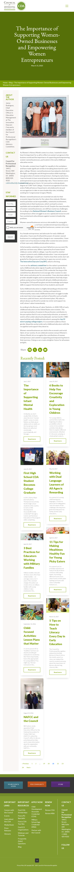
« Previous (25, 763)
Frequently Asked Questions (22, 841)
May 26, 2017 (53, 469)
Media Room (9, 825)
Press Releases (7, 829)
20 (49, 763)
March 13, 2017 (54, 616)
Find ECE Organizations (23, 828)
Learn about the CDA (8, 820)
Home (5, 82)
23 (62, 763)
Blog (11, 82)
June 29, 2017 (53, 381)
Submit (10, 237)
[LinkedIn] (39, 349)
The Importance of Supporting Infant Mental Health (31, 397)
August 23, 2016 (28, 713)
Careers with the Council (9, 811)
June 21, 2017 (28, 469)
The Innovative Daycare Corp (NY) (33, 261)
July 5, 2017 (27, 381)
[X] (34, 349)
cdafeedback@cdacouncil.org (17, 183)
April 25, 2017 (53, 538)
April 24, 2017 (28, 544)
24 (23, 767)
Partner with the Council (36, 831)
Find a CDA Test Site (22, 822)
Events (7, 816)
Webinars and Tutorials (23, 834)
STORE (60, 784)
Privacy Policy (20, 865)
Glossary (7, 834)
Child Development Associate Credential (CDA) (37, 811)
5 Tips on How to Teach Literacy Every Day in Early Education (57, 632)
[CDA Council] (15, 6)
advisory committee (38, 265)
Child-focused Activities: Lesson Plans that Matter (32, 635)
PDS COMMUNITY (37, 784)
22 (58, 763)
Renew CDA (50, 810)
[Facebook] (29, 349)
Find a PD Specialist (21, 817)
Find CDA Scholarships (22, 811)
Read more (32, 439)
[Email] (45, 349)
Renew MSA (50, 813)
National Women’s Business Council (47, 211)
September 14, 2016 (30, 624)
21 (53, 763)
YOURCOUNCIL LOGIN (13, 785)
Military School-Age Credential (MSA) (36, 823)
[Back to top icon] (37, 860)
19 (44, 763)
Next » (29, 767)
